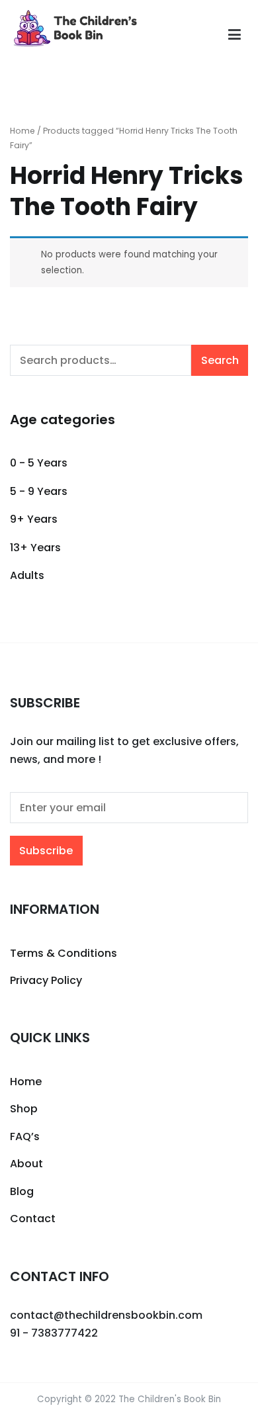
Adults (27, 575)
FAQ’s (25, 1136)
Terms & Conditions (63, 953)
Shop (24, 1108)
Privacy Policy (46, 980)
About (26, 1163)
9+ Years (34, 519)
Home (22, 130)
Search (220, 360)
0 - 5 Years (38, 462)
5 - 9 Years (38, 491)
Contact (33, 1218)
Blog (22, 1191)
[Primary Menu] (234, 35)
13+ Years (35, 547)
